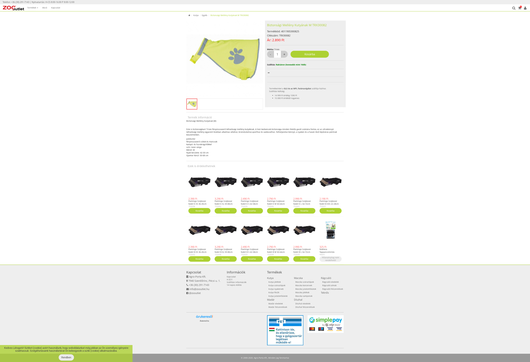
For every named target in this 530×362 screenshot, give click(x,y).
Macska (298, 278)
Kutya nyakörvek (275, 289)
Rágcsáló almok (329, 285)
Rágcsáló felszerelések (332, 289)
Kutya (196, 15)
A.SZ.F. (230, 279)
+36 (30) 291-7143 (199, 285)
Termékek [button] (32, 7)
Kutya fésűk (273, 292)
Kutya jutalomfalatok (277, 296)
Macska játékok (302, 292)
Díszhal (298, 299)
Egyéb (204, 15)
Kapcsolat (55, 7)
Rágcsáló (326, 278)
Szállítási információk (236, 282)
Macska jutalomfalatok (305, 289)
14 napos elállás (234, 285)
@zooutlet (195, 293)
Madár (271, 299)
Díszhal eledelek (302, 303)
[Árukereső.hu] (204, 317)
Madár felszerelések (277, 307)
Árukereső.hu (204, 321)
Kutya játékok (274, 282)
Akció (44, 7)
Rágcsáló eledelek (330, 282)
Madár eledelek (275, 303)
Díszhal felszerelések (305, 307)
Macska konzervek (303, 285)
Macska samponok (303, 296)
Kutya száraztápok (276, 285)
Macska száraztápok (304, 282)
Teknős (325, 292)
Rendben (66, 357)
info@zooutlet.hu (199, 289)
